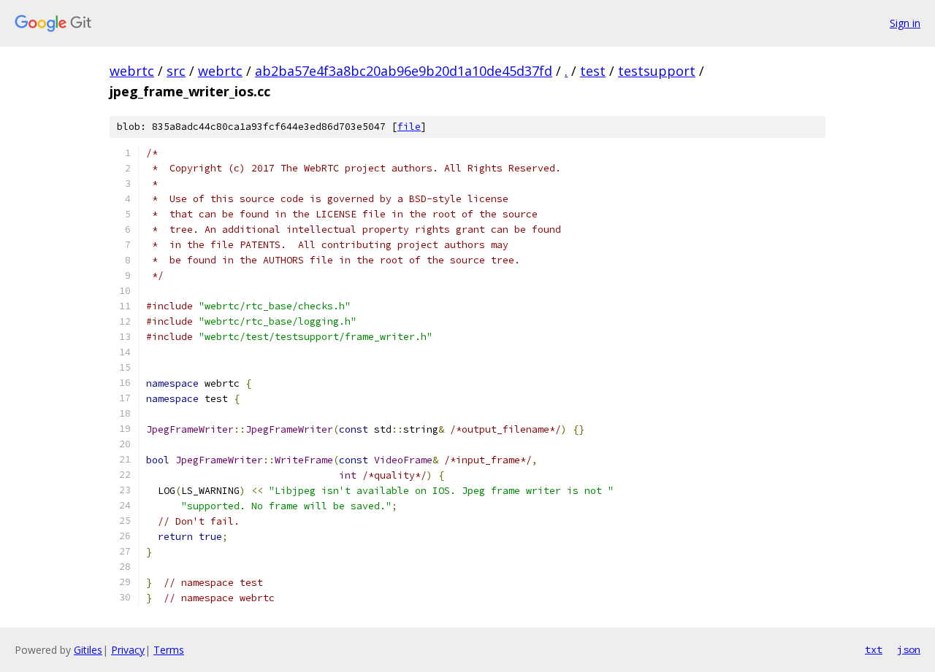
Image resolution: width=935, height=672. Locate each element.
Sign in (905, 23)
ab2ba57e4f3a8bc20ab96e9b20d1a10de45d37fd (403, 71)
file (409, 126)
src (176, 71)
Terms (168, 650)
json (908, 649)
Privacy (128, 650)
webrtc (132, 71)
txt (873, 649)
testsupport (656, 71)
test (593, 71)
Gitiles (88, 650)
